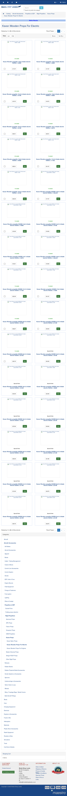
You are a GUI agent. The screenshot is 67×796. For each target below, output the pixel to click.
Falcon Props (8, 626)
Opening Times (40, 775)
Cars (5, 703)
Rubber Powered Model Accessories (14, 670)
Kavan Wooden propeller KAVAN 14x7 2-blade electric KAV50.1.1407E (16, 257)
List (9, 36)
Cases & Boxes (8, 565)
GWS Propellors (9, 634)
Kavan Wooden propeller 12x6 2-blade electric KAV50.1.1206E (16, 62)
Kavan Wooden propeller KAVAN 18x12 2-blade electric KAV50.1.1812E (17, 387)
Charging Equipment (9, 707)
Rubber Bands (8, 666)
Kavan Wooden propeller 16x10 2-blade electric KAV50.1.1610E (17, 127)
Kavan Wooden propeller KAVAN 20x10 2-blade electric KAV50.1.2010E (17, 322)
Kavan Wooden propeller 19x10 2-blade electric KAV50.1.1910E (17, 192)
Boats (5, 699)
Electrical (6, 710)
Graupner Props (9, 630)
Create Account (6, 768)
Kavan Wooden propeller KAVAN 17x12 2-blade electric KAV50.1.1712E (17, 289)
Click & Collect (40, 767)
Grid (13, 36)
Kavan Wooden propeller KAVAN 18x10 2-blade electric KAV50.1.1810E (50, 354)
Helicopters (7, 721)
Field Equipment (9, 587)
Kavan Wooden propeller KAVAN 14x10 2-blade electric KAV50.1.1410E (50, 224)
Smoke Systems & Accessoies (12, 674)
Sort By (61, 36)
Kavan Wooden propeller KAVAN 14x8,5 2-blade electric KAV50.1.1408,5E (50, 257)
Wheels (6, 688)
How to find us (40, 777)
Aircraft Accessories (10, 550)
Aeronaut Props (9, 619)
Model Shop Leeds (16, 786)
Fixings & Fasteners (10, 590)
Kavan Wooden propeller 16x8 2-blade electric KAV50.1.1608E (16, 159)
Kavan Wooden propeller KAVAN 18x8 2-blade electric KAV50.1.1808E (50, 387)
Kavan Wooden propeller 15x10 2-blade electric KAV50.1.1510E (17, 94)
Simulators (7, 740)
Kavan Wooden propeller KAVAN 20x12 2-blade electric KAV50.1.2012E (50, 419)
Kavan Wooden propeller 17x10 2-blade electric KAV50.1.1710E (50, 159)
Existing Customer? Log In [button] (10, 772)
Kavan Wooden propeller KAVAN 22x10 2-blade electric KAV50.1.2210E (50, 484)
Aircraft (6, 539)
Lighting (6, 597)
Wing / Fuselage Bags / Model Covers (15, 692)
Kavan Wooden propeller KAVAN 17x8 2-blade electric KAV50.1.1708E (50, 289)
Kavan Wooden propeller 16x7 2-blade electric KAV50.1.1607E (50, 127)
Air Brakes (7, 546)
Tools (5, 743)
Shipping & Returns (41, 769)
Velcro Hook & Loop (10, 685)
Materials (6, 725)
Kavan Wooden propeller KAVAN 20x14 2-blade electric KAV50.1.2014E (17, 452)
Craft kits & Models (9, 747)
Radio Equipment (9, 732)
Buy (25, 69)
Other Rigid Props (10, 659)
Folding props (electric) (11, 612)
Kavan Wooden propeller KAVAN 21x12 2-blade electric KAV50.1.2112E (50, 452)
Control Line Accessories (11, 568)
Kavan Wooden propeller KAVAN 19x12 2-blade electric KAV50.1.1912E (17, 419)
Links (37, 779)
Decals (6, 576)
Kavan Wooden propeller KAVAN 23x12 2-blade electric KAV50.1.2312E (50, 517)
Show (53, 36)
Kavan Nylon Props (10, 641)
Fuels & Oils (7, 718)
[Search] (41, 7)
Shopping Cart (7, 754)
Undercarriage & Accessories (12, 681)
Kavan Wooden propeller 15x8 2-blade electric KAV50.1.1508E (50, 94)
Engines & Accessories (10, 714)
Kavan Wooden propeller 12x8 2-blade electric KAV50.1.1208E (50, 62)
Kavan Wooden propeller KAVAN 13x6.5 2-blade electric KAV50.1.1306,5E (50, 192)
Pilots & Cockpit (8, 601)
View (58, 361)
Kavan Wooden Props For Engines (15, 648)
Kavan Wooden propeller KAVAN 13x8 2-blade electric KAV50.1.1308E (16, 224)
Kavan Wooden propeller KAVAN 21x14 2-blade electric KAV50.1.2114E (17, 484)
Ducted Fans (8, 608)
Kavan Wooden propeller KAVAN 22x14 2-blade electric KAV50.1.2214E (17, 517)
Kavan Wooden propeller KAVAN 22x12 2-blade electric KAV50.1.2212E (17, 354)
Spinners (7, 677)
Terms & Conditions (41, 773)
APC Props (8, 623)
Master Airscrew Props (11, 652)
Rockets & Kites (8, 736)
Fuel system (7, 594)
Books (6, 557)
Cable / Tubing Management (12, 561)
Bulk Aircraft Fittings (10, 696)
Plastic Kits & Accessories (11, 729)
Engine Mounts (8, 583)
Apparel (6, 554)
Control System (8, 572)
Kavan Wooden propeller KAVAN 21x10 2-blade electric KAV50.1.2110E (50, 322)
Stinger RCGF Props (10, 655)
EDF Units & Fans (9, 579)
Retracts (6, 663)
